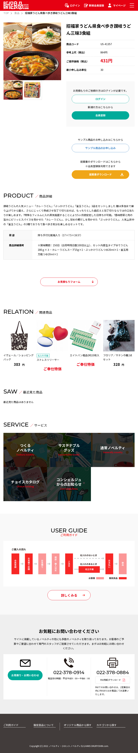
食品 (16, 13)
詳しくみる (69, 595)
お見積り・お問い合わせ (25, 675)
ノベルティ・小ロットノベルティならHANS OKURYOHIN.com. (79, 745)
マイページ (119, 5)
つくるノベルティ (25, 449)
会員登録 (100, 115)
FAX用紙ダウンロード (110, 679)
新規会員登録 (96, 5)
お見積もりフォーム (69, 281)
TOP (6, 13)
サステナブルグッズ (69, 449)
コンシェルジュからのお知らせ (69, 483)
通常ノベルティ (112, 449)
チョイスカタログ (25, 483)
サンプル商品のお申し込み (100, 148)
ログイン (75, 5)
